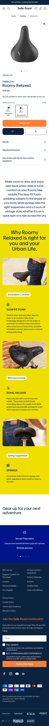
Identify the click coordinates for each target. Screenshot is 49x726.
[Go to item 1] (21, 71)
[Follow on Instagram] (10, 673)
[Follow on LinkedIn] (23, 673)
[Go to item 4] (28, 556)
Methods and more (24, 548)
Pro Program (8, 590)
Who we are (7, 570)
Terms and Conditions (12, 607)
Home (13, 16)
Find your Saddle (9, 586)
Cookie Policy (8, 602)
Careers (6, 582)
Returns (30, 582)
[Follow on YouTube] (17, 673)
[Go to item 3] (27, 71)
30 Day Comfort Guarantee (33, 571)
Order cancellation (35, 590)
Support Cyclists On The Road (11, 576)
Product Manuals (34, 577)
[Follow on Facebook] (4, 673)
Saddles (23, 16)
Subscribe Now (24, 664)
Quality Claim (32, 586)
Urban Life (34, 16)
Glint (13, 701)
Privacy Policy (8, 598)
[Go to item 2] (24, 71)
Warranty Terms (9, 611)
